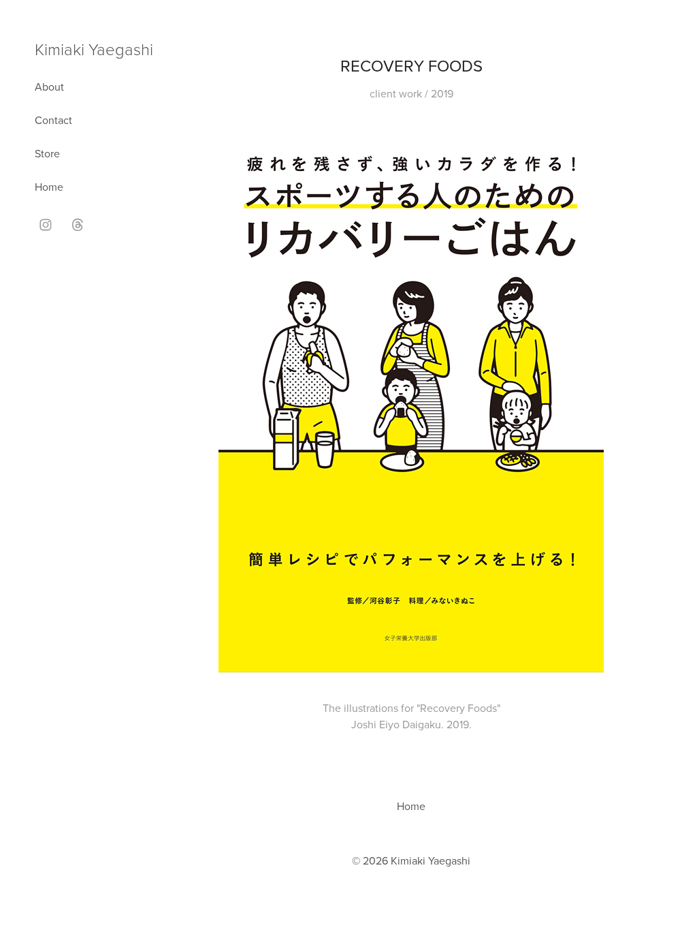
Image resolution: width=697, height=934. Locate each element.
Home (49, 186)
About (49, 86)
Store (47, 153)
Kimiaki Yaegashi (94, 48)
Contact (53, 119)
